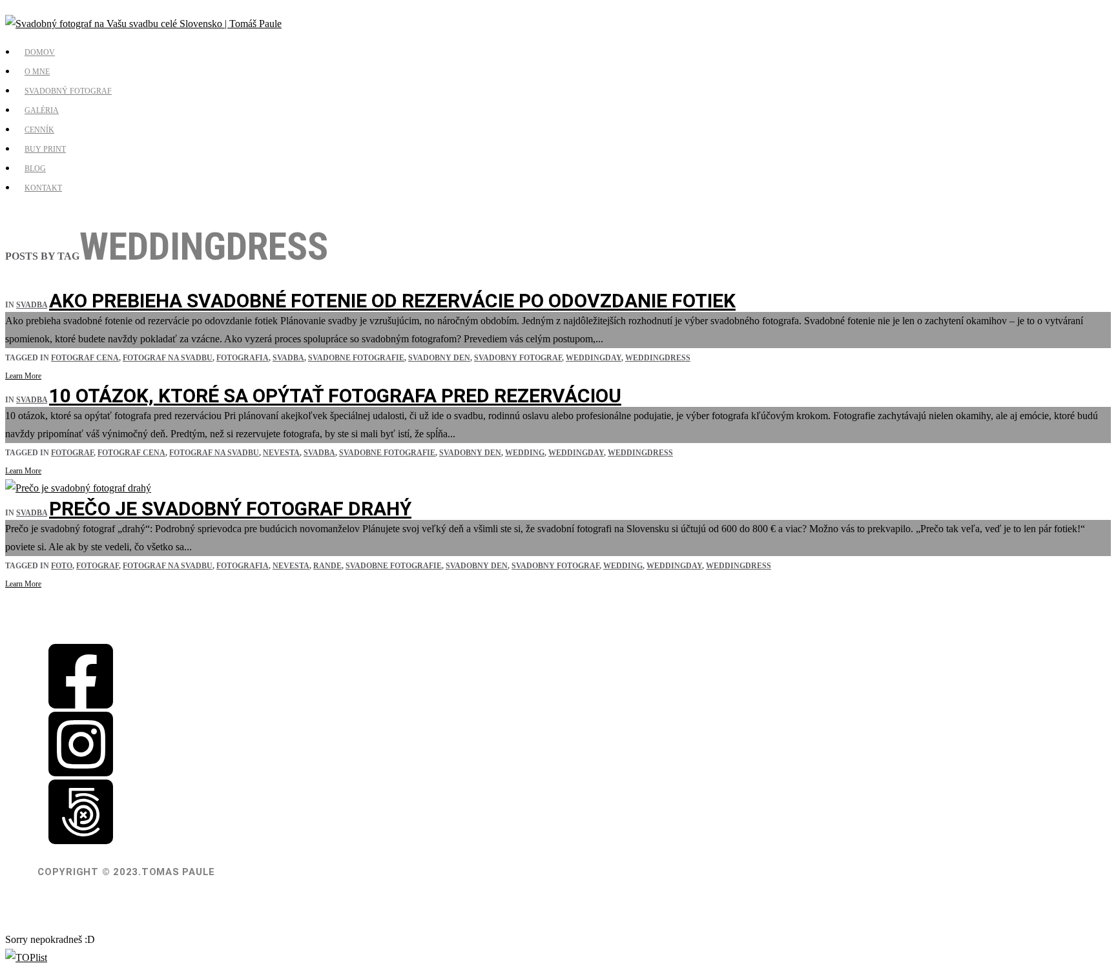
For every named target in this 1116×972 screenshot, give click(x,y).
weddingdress (657, 357)
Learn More (23, 375)
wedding (524, 452)
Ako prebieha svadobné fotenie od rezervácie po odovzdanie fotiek (392, 300)
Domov (40, 52)
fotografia (242, 357)
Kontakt (43, 187)
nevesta (281, 452)
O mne (37, 71)
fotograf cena (85, 357)
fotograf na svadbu (167, 357)
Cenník (39, 129)
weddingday (593, 357)
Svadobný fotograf (68, 91)
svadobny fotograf (518, 357)
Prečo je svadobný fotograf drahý (230, 508)
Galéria (42, 110)
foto (61, 565)
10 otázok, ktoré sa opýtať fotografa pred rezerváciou (335, 395)
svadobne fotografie (356, 357)
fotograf (72, 452)
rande (327, 565)
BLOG (35, 168)
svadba (31, 304)
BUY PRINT (45, 149)
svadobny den (439, 357)
